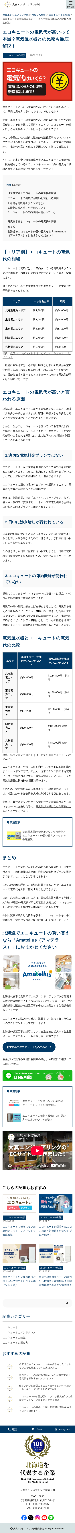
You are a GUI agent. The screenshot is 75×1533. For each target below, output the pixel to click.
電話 (14, 1429)
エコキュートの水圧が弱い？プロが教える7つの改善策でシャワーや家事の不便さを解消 (45, 1398)
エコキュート (10, 1327)
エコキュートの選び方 (15, 1342)
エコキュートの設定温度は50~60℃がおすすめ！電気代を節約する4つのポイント (44, 1377)
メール (39, 1429)
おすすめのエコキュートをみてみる (27, 1047)
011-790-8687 (41, 1504)
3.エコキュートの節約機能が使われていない (33, 212)
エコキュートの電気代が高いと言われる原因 (33, 198)
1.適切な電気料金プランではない (27, 203)
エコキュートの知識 (14, 1337)
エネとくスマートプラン (47, 497)
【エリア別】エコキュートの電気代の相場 (32, 193)
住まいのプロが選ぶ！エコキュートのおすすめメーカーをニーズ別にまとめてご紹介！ (45, 1388)
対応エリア (31, 1031)
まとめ (11, 226)
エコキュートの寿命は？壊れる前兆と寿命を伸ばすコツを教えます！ (45, 1409)
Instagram (64, 1429)
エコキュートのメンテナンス (19, 1332)
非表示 (17, 184)
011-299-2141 (41, 1507)
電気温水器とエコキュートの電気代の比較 (32, 221)
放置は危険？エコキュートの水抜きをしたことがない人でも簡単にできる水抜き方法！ (45, 1366)
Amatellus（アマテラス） (45, 1000)
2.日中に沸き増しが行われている (27, 207)
